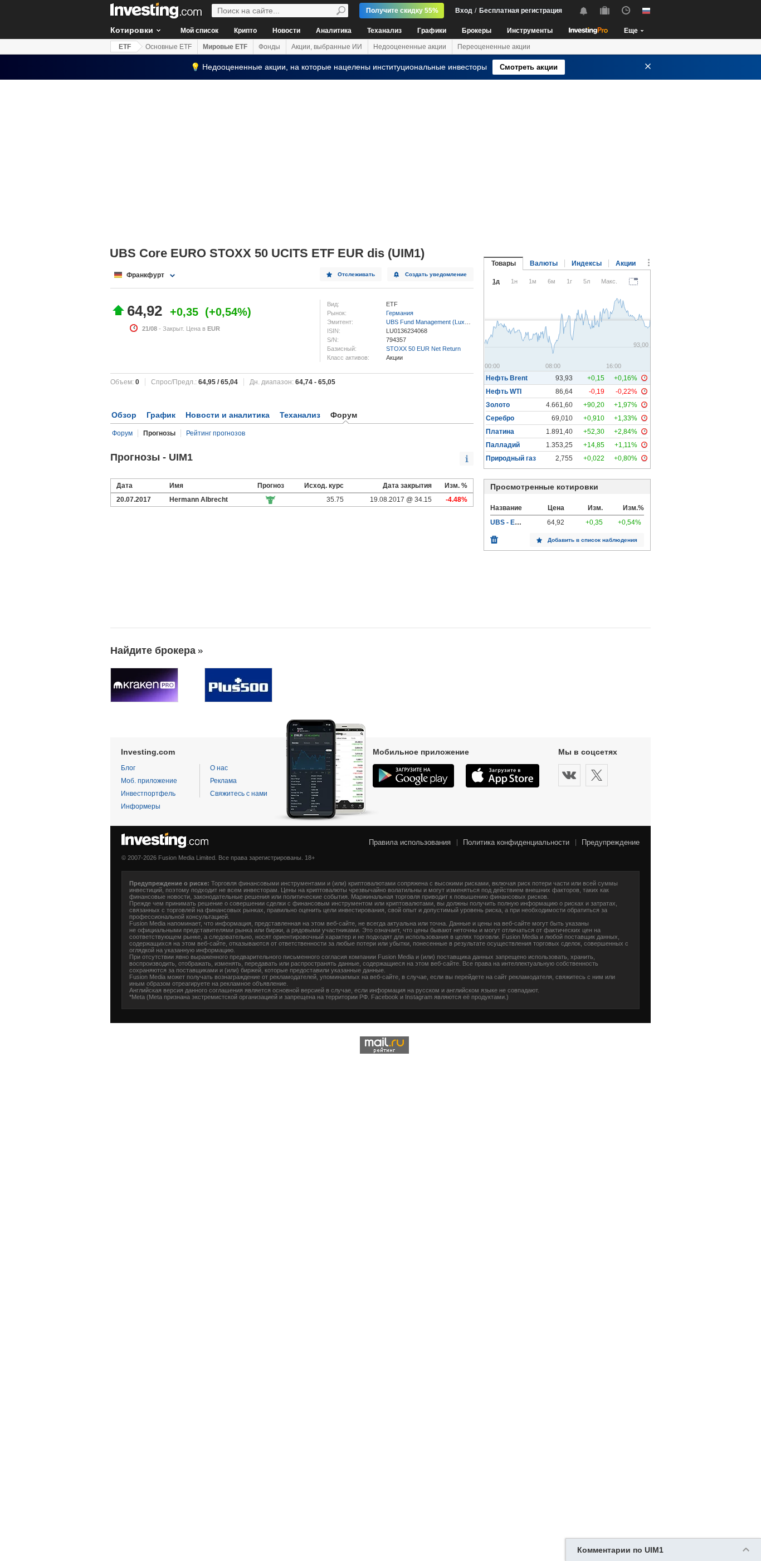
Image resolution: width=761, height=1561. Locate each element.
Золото (498, 405)
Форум (122, 433)
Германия (399, 313)
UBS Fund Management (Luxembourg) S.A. (445, 322)
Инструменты (530, 31)
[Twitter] (597, 775)
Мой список (199, 31)
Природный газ (511, 458)
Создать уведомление (436, 274)
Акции (626, 263)
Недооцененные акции (409, 47)
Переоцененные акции (493, 47)
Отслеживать (356, 274)
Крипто (245, 31)
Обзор (123, 414)
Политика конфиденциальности (516, 842)
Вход (463, 10)
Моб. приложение (149, 781)
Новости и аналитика (228, 414)
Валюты (544, 263)
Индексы (587, 263)
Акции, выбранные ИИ (326, 47)
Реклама (223, 781)
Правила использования (410, 842)
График (161, 414)
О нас (219, 768)
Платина (500, 431)
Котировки (131, 30)
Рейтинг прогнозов (215, 433)
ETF (125, 47)
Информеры (140, 806)
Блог (128, 768)
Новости (286, 31)
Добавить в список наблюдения (592, 540)
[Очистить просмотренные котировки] (494, 537)
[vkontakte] (569, 775)
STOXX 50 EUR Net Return (423, 348)
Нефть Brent (507, 378)
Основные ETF (168, 47)
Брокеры (476, 31)
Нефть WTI (503, 391)
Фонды (269, 47)
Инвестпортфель (148, 793)
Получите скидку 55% (402, 10)
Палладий (503, 445)
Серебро (500, 418)
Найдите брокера (153, 650)
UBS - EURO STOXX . (523, 522)
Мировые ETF (225, 47)
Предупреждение (611, 842)
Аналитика (334, 31)
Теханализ (384, 31)
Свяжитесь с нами (238, 793)
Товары (503, 263)
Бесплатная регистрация (520, 10)
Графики (431, 31)
